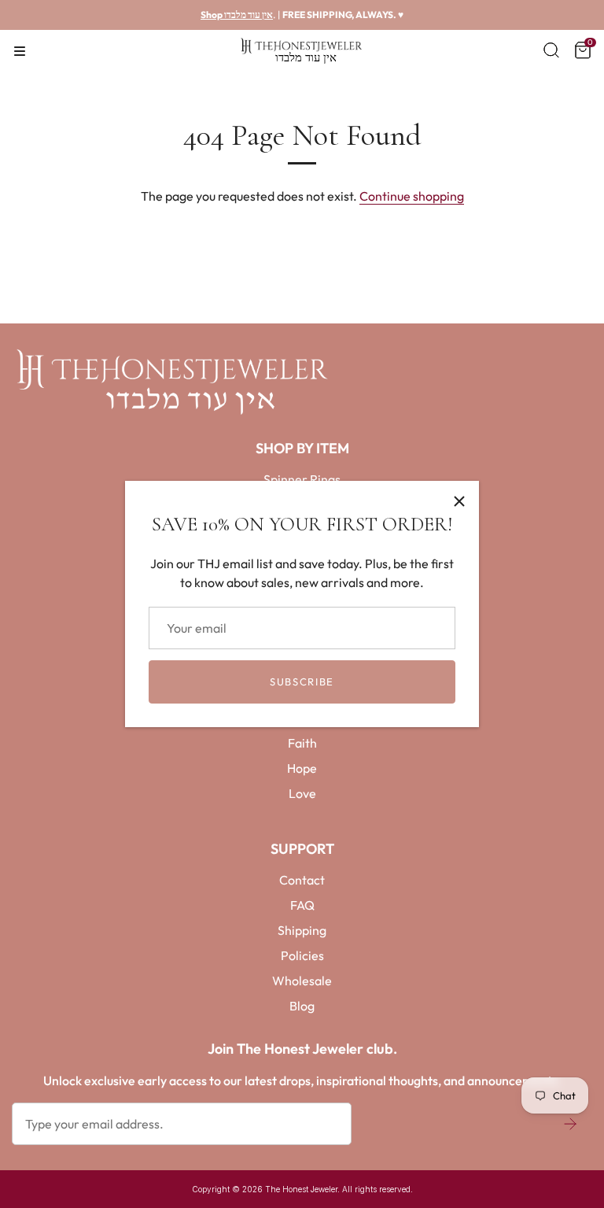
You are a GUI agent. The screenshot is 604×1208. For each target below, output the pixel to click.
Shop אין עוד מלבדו (237, 14)
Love (302, 793)
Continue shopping (411, 196)
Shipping (302, 930)
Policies (302, 955)
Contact (302, 880)
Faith (302, 743)
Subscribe (302, 681)
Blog (302, 1006)
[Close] (459, 500)
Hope (302, 768)
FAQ (302, 905)
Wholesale (302, 980)
